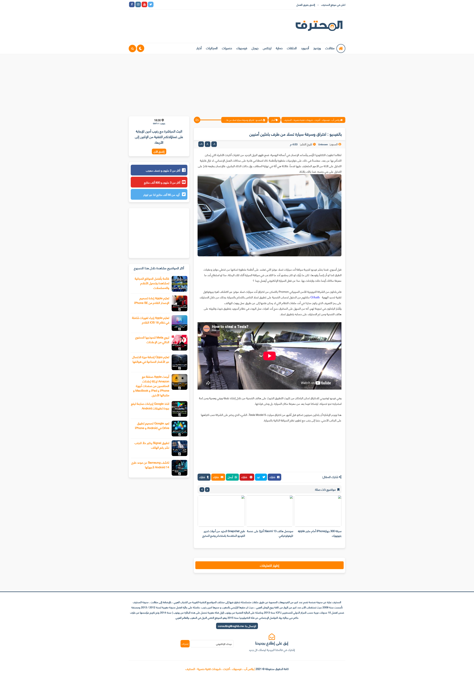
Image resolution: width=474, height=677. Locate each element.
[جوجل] (169, 4)
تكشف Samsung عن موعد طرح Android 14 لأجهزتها (150, 464)
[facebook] (132, 4)
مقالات (330, 47)
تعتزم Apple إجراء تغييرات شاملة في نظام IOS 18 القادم (150, 319)
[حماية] (157, 4)
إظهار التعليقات (269, 565)
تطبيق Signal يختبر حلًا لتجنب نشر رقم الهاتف (152, 444)
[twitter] (150, 4)
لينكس (267, 47)
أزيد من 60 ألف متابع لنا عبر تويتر (161, 194)
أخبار (199, 47)
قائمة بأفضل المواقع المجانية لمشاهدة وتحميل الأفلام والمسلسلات (152, 283)
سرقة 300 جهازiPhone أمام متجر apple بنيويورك (319, 533)
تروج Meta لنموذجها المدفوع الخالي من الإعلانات (152, 339)
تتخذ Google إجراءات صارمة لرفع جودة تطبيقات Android (150, 405)
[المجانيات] (188, 4)
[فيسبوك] (176, 4)
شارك (272, 477)
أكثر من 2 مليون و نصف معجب (163, 170)
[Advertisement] (237, 83)
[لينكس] (163, 4)
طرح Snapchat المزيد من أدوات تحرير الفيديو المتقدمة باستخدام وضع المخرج (223, 533)
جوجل (255, 47)
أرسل (230, 477)
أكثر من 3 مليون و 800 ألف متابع (162, 182)
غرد (259, 477)
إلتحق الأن (159, 151)
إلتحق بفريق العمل (305, 4)
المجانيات (212, 47)
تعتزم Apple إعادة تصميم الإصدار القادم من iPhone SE (151, 300)
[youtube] (144, 4)
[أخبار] (195, 4)
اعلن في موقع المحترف (333, 4)
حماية (279, 47)
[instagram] (138, 4)
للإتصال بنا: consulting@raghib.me (237, 626)
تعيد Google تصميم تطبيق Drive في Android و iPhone (152, 425)
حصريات (227, 47)
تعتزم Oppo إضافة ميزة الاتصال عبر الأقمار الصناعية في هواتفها (150, 359)
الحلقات (292, 47)
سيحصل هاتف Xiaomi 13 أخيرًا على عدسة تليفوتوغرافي (270, 533)
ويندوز (317, 47)
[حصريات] (182, 4)
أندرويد (305, 47)
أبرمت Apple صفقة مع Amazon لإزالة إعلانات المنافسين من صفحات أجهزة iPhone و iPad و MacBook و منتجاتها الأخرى (151, 385)
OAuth (315, 297)
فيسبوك (241, 47)
